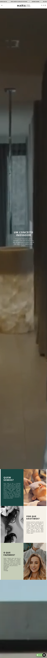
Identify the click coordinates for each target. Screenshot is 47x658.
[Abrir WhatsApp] (3, 655)
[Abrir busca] (42, 5)
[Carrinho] (24, 5)
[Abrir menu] (8, 5)
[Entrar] (43, 5)
